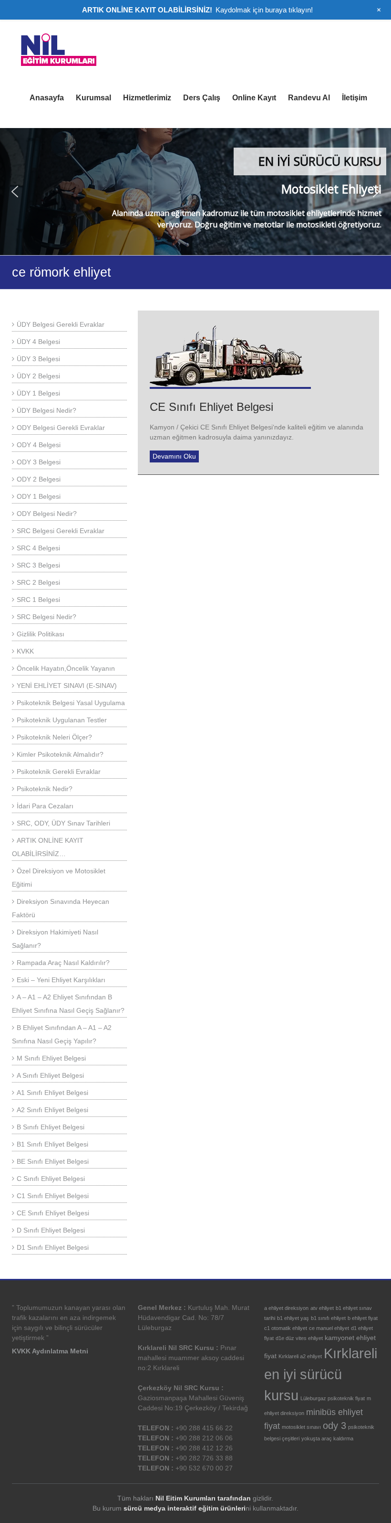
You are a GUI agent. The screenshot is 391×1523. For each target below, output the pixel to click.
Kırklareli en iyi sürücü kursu (320, 1374)
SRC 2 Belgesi (38, 582)
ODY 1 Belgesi (39, 496)
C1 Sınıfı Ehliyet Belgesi (53, 1196)
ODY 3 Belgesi (39, 462)
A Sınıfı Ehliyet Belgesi (50, 1075)
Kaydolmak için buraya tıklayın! (264, 10)
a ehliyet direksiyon (286, 1308)
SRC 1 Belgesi (38, 599)
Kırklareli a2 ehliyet (300, 1356)
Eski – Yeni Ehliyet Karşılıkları (61, 980)
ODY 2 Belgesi (39, 479)
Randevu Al (309, 98)
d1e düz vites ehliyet (299, 1338)
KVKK (25, 651)
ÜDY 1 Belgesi (38, 393)
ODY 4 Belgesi (39, 445)
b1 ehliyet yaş (293, 1318)
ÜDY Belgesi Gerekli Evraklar (60, 324)
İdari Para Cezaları (45, 806)
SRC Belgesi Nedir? (46, 617)
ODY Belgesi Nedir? (47, 513)
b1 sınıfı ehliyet (328, 1318)
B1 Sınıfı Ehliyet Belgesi (52, 1144)
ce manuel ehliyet (329, 1328)
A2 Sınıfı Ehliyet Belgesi (52, 1110)
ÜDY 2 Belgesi (38, 376)
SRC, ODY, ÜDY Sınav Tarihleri (63, 823)
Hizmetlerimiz (147, 98)
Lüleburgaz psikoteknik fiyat (332, 1398)
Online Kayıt (254, 98)
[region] (195, 191)
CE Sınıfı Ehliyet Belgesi (211, 406)
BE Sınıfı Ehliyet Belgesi (53, 1161)
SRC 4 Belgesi (38, 548)
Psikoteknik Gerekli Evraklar (59, 771)
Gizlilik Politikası (40, 634)
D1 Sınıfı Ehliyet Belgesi (53, 1247)
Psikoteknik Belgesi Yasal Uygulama (71, 703)
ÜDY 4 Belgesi (38, 341)
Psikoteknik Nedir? (44, 789)
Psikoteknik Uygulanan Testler (62, 720)
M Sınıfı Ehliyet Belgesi (51, 1058)
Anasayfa (47, 98)
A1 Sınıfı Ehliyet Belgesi (52, 1092)
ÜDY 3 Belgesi (38, 359)
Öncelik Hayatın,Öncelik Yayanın (66, 668)
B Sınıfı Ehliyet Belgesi (50, 1127)
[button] (14, 191)
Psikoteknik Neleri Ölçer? (54, 737)
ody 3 (334, 1425)
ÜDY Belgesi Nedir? (46, 410)
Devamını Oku (174, 456)
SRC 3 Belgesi (38, 565)
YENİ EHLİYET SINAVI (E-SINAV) (67, 685)
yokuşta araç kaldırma (327, 1438)
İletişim (354, 98)
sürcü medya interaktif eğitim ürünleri (184, 1508)
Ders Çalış (201, 98)
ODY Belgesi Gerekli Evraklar (61, 427)
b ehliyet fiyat (363, 1318)
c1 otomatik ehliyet (285, 1328)
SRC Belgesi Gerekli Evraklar (60, 531)
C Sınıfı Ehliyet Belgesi (51, 1178)
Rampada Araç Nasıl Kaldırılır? (63, 962)
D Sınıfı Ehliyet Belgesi (51, 1230)
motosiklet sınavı (301, 1427)
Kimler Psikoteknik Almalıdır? (60, 754)
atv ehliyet (322, 1308)
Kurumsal (93, 98)
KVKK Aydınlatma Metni (50, 1351)
